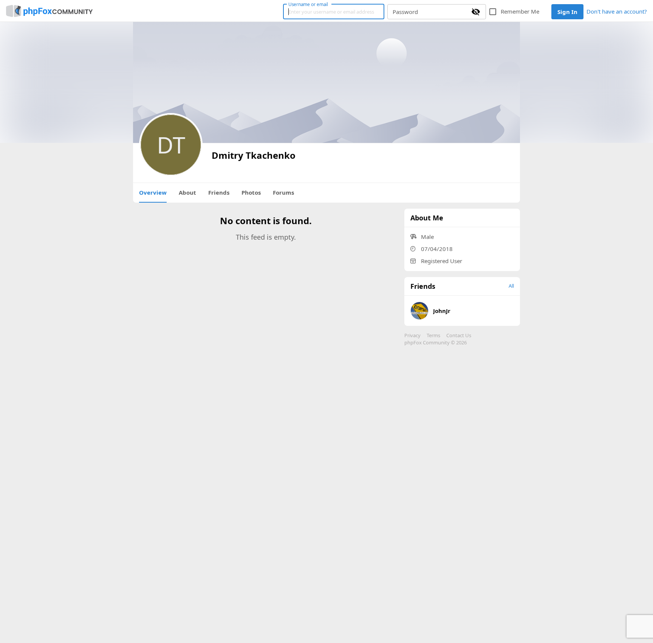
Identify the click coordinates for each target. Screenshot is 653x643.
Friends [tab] (218, 192)
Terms (433, 335)
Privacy (412, 335)
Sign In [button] (567, 11)
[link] (49, 11)
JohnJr (441, 311)
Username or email (308, 4)
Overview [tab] (153, 192)
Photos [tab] (251, 192)
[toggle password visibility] (476, 12)
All (511, 285)
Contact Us (458, 335)
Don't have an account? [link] (616, 11)
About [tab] (187, 192)
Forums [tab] (283, 192)
